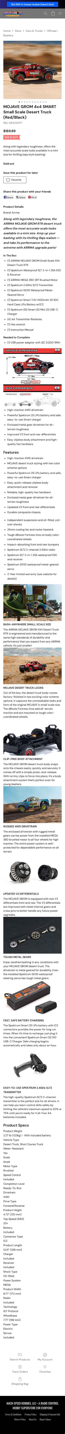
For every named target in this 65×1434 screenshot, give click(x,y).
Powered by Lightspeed (32, 1425)
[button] (32, 4)
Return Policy (20, 1419)
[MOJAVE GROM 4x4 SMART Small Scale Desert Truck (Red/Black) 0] (32, 70)
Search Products (20, 1359)
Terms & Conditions (13, 1414)
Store (18, 31)
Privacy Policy (30, 1414)
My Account (45, 1359)
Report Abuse (45, 1419)
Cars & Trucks (34, 31)
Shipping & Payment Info (50, 1414)
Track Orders (20, 1371)
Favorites (45, 1371)
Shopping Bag (20, 1384)
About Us (32, 1419)
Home (6, 31)
